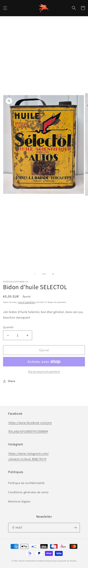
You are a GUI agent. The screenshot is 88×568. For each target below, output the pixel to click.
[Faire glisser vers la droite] (53, 273)
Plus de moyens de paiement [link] (44, 371)
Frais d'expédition (26, 302)
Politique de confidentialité (26, 483)
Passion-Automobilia (27, 561)
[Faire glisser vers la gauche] (34, 273)
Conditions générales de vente (28, 492)
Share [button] (11, 381)
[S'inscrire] (75, 527)
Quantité (8, 327)
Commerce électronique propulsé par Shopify (56, 561)
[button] (5, 8)
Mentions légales (19, 501)
